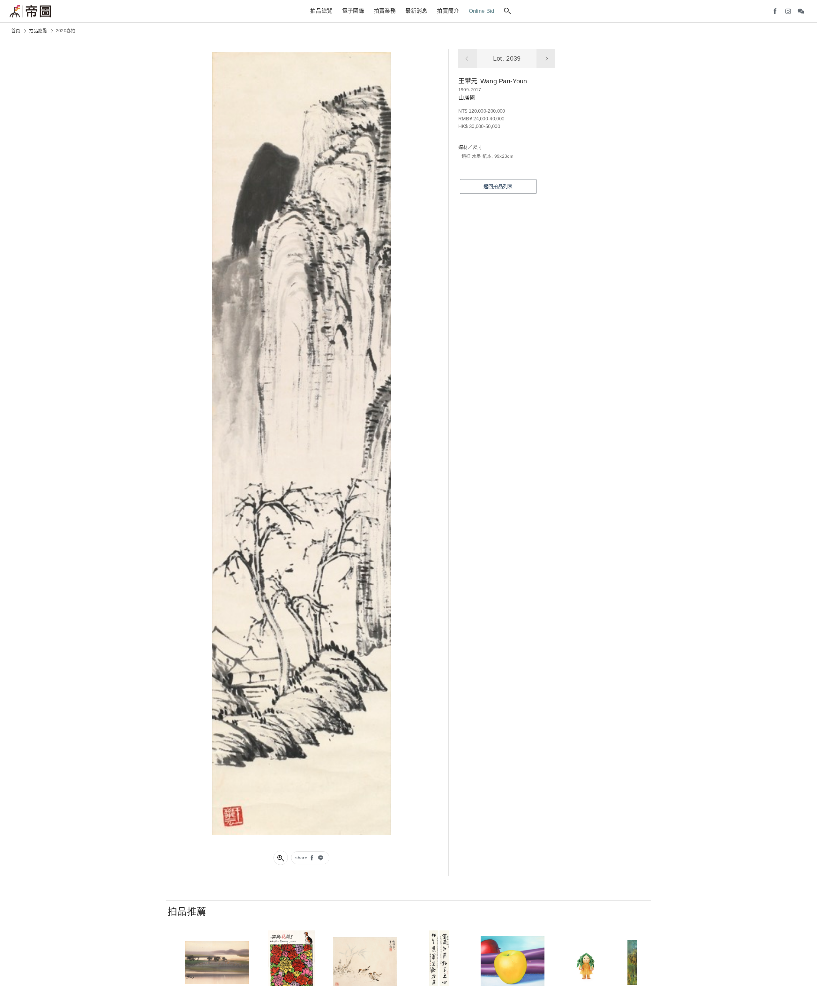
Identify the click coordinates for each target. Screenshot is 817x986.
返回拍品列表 (498, 186)
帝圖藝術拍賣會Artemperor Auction (30, 11)
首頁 (15, 30)
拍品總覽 (38, 30)
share (301, 857)
